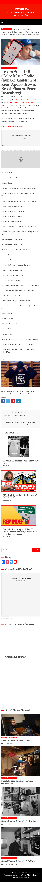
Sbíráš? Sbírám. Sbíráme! (9, 737)
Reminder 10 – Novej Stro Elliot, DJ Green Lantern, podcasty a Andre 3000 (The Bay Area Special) (20, 531)
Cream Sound (6, 68)
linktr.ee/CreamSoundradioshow (12, 126)
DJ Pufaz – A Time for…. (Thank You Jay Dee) (20, 462)
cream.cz (21, 9)
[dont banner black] (20, 389)
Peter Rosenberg (24, 393)
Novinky (14, 68)
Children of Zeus (18, 103)
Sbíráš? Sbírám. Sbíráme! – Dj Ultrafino (18, 821)
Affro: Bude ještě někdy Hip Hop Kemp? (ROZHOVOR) (20, 496)
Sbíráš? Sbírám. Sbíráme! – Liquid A (17, 781)
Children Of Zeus (24, 391)
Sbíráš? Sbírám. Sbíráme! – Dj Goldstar (18, 861)
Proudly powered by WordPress (15, 875)
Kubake (9, 103)
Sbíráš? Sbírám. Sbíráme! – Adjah (16, 741)
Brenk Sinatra (15, 391)
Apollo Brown (29, 103)
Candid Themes (23, 878)
